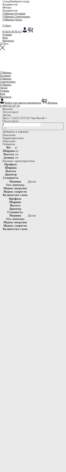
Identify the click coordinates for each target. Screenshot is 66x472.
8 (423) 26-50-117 (12, 31)
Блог (5, 37)
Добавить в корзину (16, 131)
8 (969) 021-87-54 (10, 105)
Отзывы (7, 34)
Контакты (8, 40)
